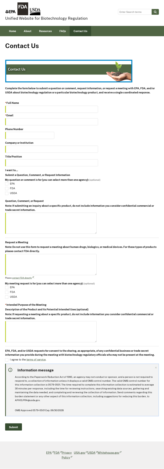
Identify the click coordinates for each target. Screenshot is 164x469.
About (27, 31)
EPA (12, 183)
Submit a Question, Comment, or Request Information (37, 175)
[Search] (155, 12)
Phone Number (14, 129)
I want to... (11, 170)
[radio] (68, 71)
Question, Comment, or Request (24, 201)
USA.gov (79, 452)
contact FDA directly (22, 278)
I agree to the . (28, 359)
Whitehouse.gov (108, 452)
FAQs (62, 31)
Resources (45, 31)
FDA (12, 188)
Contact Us (80, 31)
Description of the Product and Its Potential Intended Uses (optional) (46, 309)
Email (9, 115)
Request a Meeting (16, 242)
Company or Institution (19, 142)
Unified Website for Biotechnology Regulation (46, 18)
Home (12, 31)
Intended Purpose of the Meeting (26, 304)
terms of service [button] (36, 359)
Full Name (12, 102)
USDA (13, 193)
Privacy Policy (67, 455)
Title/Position (13, 156)
